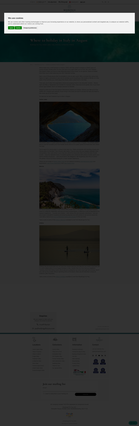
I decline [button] (18, 28)
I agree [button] (11, 28)
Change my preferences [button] (30, 28)
